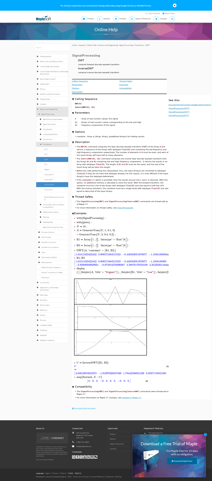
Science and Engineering (48, 109)
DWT (46, 159)
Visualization (47, 129)
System (42, 315)
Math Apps (44, 295)
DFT (46, 154)
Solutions (113, 439)
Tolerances (45, 277)
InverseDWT (49, 185)
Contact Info (77, 428)
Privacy (86, 477)
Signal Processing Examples (53, 119)
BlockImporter (46, 262)
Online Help (92, 45)
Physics (43, 89)
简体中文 (78, 473)
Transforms (47, 144)
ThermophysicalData (49, 257)
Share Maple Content (48, 79)
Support (82, 45)
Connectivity (44, 282)
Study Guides (45, 305)
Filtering (46, 217)
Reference (43, 310)
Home (74, 45)
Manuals (43, 320)
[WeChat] (95, 457)
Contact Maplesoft (153, 13)
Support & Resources (117, 444)
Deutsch (63, 473)
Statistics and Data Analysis (50, 94)
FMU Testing (46, 237)
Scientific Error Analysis (50, 247)
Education (43, 300)
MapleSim (43, 335)
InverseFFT (48, 190)
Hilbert (46, 169)
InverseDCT (49, 174)
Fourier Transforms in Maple (52, 272)
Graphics (43, 104)
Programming (45, 99)
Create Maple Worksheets (50, 66)
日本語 (70, 473)
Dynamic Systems (47, 232)
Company (113, 449)
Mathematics (44, 84)
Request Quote (170, 13)
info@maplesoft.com (83, 446)
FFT (45, 164)
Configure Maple (46, 325)
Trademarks (110, 477)
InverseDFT (48, 179)
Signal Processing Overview (53, 227)
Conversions (48, 139)
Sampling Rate (48, 222)
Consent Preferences (98, 477)
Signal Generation (49, 124)
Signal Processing (47, 114)
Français (55, 473)
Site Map (119, 477)
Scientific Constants (48, 242)
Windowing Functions (51, 212)
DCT (46, 149)
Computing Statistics (50, 134)
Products (113, 434)
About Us (40, 428)
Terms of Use (78, 477)
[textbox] (91, 218)
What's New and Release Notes (51, 61)
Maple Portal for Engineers (51, 267)
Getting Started (45, 56)
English (47, 473)
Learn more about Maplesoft (45, 460)
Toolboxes (43, 330)
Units (43, 252)
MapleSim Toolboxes (47, 340)
